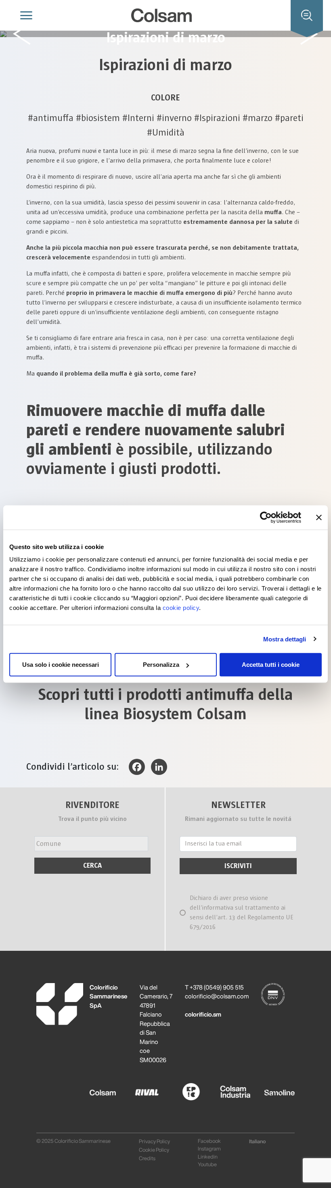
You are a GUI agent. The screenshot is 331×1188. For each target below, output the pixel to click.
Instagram (209, 1148)
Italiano (257, 1141)
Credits (147, 1158)
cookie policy (181, 607)
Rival (138, 1088)
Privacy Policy (154, 1141)
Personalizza (161, 664)
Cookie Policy (154, 1150)
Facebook (209, 1141)
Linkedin (208, 1156)
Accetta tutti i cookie (271, 664)
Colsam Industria (227, 1092)
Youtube (207, 1164)
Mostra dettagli (284, 638)
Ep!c (180, 1088)
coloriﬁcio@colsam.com (217, 996)
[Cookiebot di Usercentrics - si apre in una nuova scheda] (265, 517)
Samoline (271, 1088)
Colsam (100, 1088)
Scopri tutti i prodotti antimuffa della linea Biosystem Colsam (165, 704)
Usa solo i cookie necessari (60, 664)
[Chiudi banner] (319, 517)
